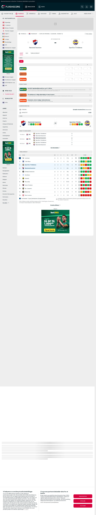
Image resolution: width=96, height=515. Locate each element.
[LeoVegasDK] (23, 73)
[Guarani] (23, 178)
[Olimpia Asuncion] (23, 172)
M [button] (67, 155)
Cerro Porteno (29, 185)
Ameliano (27, 175)
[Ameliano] (23, 175)
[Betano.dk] (23, 79)
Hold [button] (23, 155)
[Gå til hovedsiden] (12, 6)
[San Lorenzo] (23, 195)
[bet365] (23, 68)
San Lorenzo (28, 195)
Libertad (27, 158)
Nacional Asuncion (35, 47)
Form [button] (84, 155)
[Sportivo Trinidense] (23, 165)
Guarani (27, 178)
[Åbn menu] (91, 7)
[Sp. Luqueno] (23, 188)
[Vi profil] (35, 42)
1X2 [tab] (21, 61)
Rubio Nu (27, 192)
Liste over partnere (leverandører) (49, 502)
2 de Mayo (28, 161)
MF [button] (72, 155)
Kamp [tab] (21, 53)
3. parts (26, 509)
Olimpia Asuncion (29, 171)
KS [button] (55, 155)
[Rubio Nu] (23, 192)
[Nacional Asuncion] (23, 168)
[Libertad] (23, 158)
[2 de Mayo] (23, 161)
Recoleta (27, 181)
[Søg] (82, 7)
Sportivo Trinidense (75, 47)
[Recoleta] (23, 182)
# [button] (19, 155)
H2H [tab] (27, 53)
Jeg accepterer (83, 496)
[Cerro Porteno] (23, 185)
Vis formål (83, 505)
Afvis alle (82, 501)
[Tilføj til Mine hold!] (28, 42)
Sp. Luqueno (28, 188)
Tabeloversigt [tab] (35, 53)
